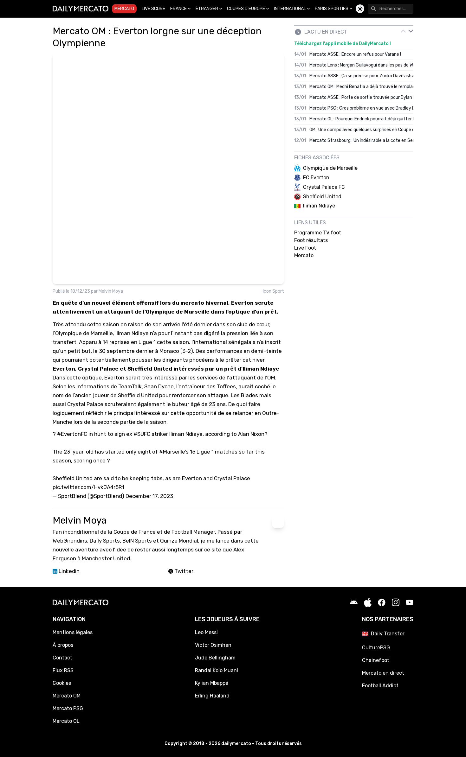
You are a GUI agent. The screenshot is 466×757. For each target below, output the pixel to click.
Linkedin (68, 571)
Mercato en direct (383, 673)
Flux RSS (63, 670)
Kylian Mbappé (211, 683)
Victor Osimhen (213, 645)
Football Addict (380, 686)
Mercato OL (66, 721)
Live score (153, 8)
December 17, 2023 (149, 496)
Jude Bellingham (215, 658)
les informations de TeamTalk (105, 386)
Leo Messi (206, 632)
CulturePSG (376, 648)
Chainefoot (375, 660)
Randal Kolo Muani (216, 670)
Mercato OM (67, 696)
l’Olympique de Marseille (83, 333)
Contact (62, 658)
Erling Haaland (212, 696)
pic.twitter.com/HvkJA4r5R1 (88, 487)
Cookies (62, 683)
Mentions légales (73, 632)
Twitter (183, 571)
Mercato (124, 8)
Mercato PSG (68, 708)
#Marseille (172, 451)
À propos (63, 645)
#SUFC (141, 434)
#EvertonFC (72, 434)
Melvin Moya (111, 291)
